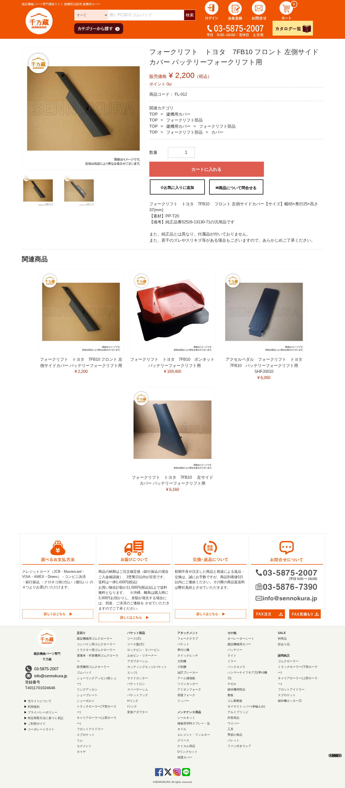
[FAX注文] (269, 613)
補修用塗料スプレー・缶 (193, 723)
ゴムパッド (84, 672)
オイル (181, 729)
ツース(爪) (134, 638)
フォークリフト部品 (184, 120)
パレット (233, 740)
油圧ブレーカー (187, 672)
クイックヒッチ (187, 655)
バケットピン (136, 683)
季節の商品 (234, 734)
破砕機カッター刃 (290, 700)
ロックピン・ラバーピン (143, 649)
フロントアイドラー (90, 729)
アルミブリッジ (237, 712)
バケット (183, 644)
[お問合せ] (259, 10)
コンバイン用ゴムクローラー (96, 644)
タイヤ (81, 751)
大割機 (181, 661)
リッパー (183, 700)
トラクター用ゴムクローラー (96, 649)
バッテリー (234, 649)
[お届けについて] (134, 617)
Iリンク (132, 706)
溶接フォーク (186, 695)
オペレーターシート (240, 638)
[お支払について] (58, 614)
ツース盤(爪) (135, 644)
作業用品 (233, 717)
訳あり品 (284, 644)
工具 (230, 729)
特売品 (282, 638)
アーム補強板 (186, 678)
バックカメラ (236, 666)
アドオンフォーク (189, 689)
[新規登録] (235, 10)
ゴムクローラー (288, 661)
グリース (183, 740)
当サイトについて (39, 701)
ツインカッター (187, 683)
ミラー (231, 661)
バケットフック (137, 695)
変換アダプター (137, 712)
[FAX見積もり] (305, 613)
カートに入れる (206, 169)
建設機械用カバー (239, 644)
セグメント (84, 746)
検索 (190, 15)
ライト (231, 655)
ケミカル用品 (186, 746)
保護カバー (184, 757)
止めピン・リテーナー (142, 655)
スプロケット (86, 734)
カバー (217, 132)
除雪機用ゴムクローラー (93, 666)
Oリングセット (187, 751)
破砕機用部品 (236, 689)
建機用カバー (178, 114)
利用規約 (34, 706)
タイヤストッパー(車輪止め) (246, 706)
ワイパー (233, 723)
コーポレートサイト (41, 729)
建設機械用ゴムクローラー (94, 638)
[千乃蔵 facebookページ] (159, 771)
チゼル (231, 683)
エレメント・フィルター (193, 734)
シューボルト (86, 700)
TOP (153, 114)
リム (80, 740)
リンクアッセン (87, 689)
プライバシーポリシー (42, 712)
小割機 (181, 666)
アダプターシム (137, 661)
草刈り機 (183, 649)
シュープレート (87, 695)
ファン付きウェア (239, 746)
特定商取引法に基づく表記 (45, 718)
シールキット (186, 717)
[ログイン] (212, 10)
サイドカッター (137, 678)
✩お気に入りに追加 (177, 187)
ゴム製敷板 (234, 700)
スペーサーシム (137, 689)
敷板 (230, 695)
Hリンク (132, 700)
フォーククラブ (187, 638)
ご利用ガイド (37, 723)
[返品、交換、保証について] (210, 614)
